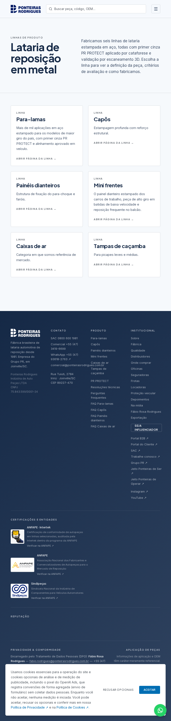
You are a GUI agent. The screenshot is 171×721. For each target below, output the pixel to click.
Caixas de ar (100, 362)
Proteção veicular (143, 393)
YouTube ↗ (139, 497)
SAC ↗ (135, 450)
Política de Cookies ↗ (73, 707)
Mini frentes (99, 356)
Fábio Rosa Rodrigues (146, 411)
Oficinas (136, 368)
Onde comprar (141, 362)
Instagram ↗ (139, 491)
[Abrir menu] (155, 8)
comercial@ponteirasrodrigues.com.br (77, 365)
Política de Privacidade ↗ (29, 707)
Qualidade (138, 350)
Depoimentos (140, 399)
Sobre (135, 338)
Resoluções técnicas (105, 387)
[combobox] (96, 8)
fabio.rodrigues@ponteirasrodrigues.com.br (59, 661)
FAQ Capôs (98, 410)
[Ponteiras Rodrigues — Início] (26, 9)
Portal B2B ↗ (140, 438)
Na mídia (137, 405)
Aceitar (150, 689)
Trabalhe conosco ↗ (145, 456)
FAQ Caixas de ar (103, 426)
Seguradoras (140, 375)
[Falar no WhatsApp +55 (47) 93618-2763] (160, 710)
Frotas (135, 381)
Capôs (95, 344)
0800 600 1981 (68, 338)
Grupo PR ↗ (139, 463)
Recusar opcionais (118, 689)
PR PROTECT (100, 381)
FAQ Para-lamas (102, 403)
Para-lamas (99, 338)
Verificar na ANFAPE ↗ (40, 545)
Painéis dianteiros (103, 350)
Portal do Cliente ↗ (144, 444)
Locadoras (138, 387)
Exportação (139, 417)
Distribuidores (140, 356)
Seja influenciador (146, 427)
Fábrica (136, 344)
